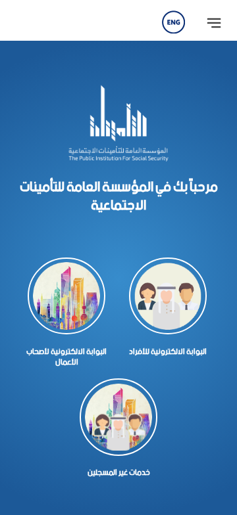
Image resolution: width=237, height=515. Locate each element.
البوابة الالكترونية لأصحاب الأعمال (66, 356)
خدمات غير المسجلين (119, 472)
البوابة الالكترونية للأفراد (168, 351)
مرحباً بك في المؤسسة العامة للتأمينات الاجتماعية (119, 195)
